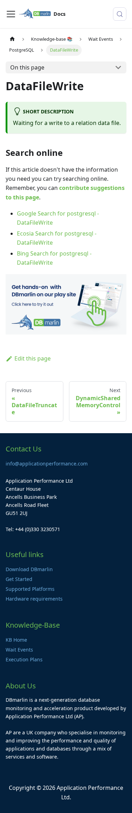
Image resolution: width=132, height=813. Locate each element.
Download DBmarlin (29, 569)
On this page (27, 67)
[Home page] (12, 39)
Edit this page (32, 358)
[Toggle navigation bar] (11, 14)
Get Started (19, 579)
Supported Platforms (30, 589)
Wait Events (19, 649)
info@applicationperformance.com (47, 463)
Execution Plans (24, 659)
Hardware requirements (34, 598)
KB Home (16, 639)
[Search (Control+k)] (119, 14)
